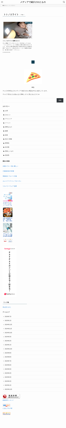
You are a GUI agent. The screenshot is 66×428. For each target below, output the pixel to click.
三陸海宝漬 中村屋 (8, 171)
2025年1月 (8, 320)
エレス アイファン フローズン (12, 181)
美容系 (7, 155)
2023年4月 (8, 373)
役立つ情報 (8, 139)
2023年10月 (8, 349)
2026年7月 (8, 316)
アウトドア (8, 119)
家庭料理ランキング (8, 400)
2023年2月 (8, 381)
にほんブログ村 (7, 408)
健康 (6, 131)
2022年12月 (8, 389)
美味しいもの (9, 151)
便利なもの (8, 127)
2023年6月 (8, 365)
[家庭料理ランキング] (11, 398)
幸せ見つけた (7, 307)
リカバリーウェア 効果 (10, 186)
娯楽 (6, 135)
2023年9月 (8, 353)
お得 (6, 110)
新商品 (7, 143)
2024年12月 (8, 324)
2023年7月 (8, 361)
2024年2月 (8, 340)
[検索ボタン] (64, 2)
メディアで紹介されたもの (33, 2)
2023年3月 (8, 377)
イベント (8, 123)
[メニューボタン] (2, 2)
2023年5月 (8, 369)
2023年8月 (8, 357)
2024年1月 (8, 345)
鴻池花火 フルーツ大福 (10, 176)
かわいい (8, 115)
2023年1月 (8, 385)
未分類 (7, 147)
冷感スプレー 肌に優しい (10, 166)
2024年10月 (8, 332)
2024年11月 (8, 328)
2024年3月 (8, 336)
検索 (60, 100)
